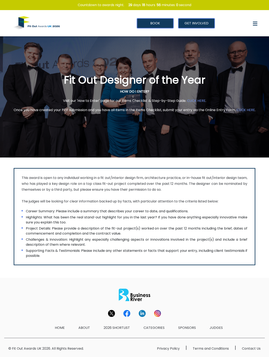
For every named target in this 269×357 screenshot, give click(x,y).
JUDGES (216, 327)
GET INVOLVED (196, 23)
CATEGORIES (154, 327)
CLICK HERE (196, 100)
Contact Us (251, 348)
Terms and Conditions (211, 348)
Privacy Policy (168, 348)
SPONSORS (187, 327)
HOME (60, 327)
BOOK (155, 23)
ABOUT (84, 327)
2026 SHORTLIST (117, 327)
